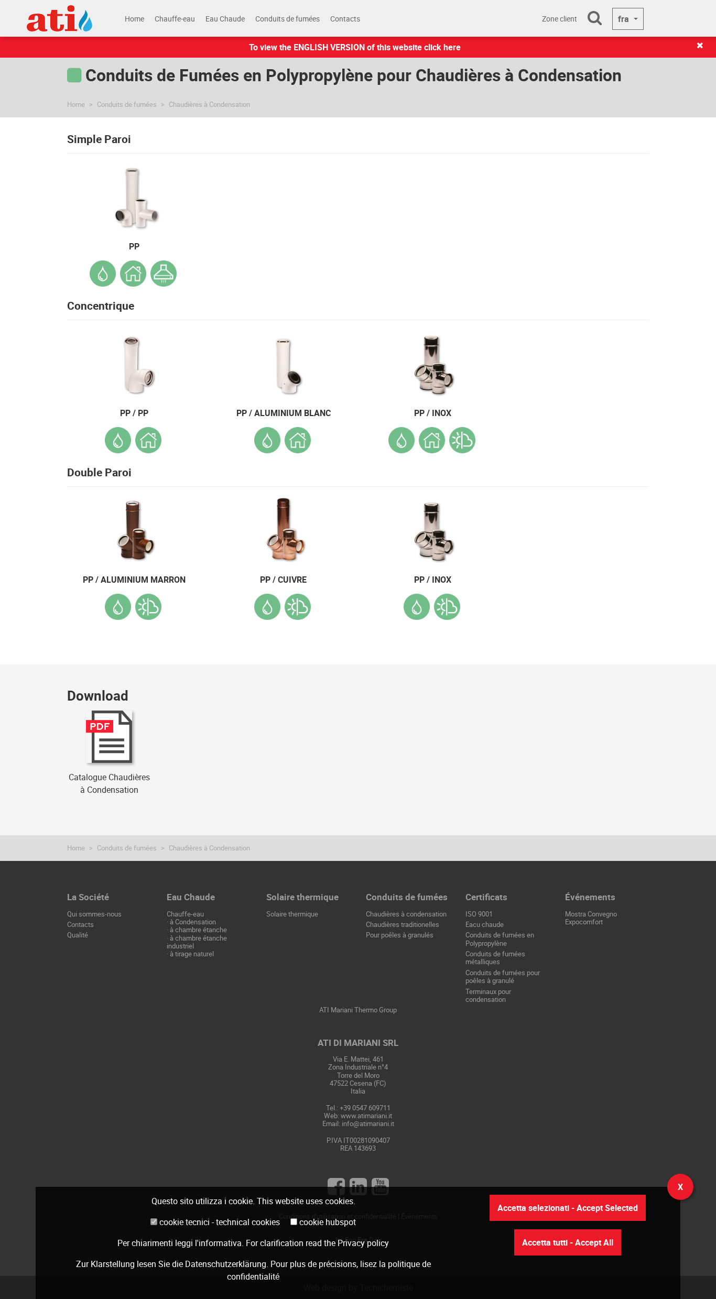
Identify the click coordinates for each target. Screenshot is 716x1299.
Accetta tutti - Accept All (567, 1242)
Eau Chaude (225, 19)
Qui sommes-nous (94, 914)
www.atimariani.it (366, 1115)
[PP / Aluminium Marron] (134, 525)
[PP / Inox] (433, 358)
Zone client (559, 19)
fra (624, 19)
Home (134, 19)
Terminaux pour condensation (488, 995)
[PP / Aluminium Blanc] (283, 358)
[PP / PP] (134, 358)
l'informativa (218, 1243)
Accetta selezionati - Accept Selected (567, 1208)
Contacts (345, 19)
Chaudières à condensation (406, 914)
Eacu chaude (484, 924)
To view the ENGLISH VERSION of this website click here (355, 47)
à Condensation (193, 921)
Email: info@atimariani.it (358, 1123)
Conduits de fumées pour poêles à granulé (502, 976)
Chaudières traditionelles (402, 924)
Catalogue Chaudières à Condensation (109, 783)
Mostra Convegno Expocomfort (591, 917)
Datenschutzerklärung (225, 1264)
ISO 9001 (479, 914)
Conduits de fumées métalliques (495, 957)
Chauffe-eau (175, 19)
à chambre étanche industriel (197, 942)
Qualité (77, 935)
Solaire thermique (292, 914)
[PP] (134, 192)
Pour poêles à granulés (399, 935)
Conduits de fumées (287, 19)
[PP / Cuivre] (283, 525)
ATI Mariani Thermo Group (358, 1009)
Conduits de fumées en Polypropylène (499, 938)
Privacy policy (363, 1243)
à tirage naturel (192, 953)
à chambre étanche (198, 929)
